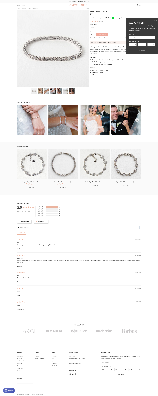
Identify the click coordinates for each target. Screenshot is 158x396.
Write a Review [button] (42, 221)
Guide (24, 5)
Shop (19, 5)
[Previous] (21, 120)
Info (134, 5)
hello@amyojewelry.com (75, 363)
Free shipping (72, 1)
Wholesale (54, 366)
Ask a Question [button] (25, 221)
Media (53, 361)
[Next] (137, 120)
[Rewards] (9, 390)
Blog (53, 358)
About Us (54, 356)
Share (103, 37)
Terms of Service (39, 394)
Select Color (93, 24)
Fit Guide (92, 37)
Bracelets (24, 8)
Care (18, 366)
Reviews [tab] (20, 232)
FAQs (18, 371)
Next (87, 8)
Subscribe (121, 375)
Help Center (20, 368)
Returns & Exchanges (40, 358)
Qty (91, 31)
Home (18, 8)
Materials (54, 363)
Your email (132, 34)
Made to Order (21, 361)
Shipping (98, 37)
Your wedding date (106, 366)
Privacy (33, 394)
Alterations (19, 363)
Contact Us (20, 356)
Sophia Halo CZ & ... (33, 8)
